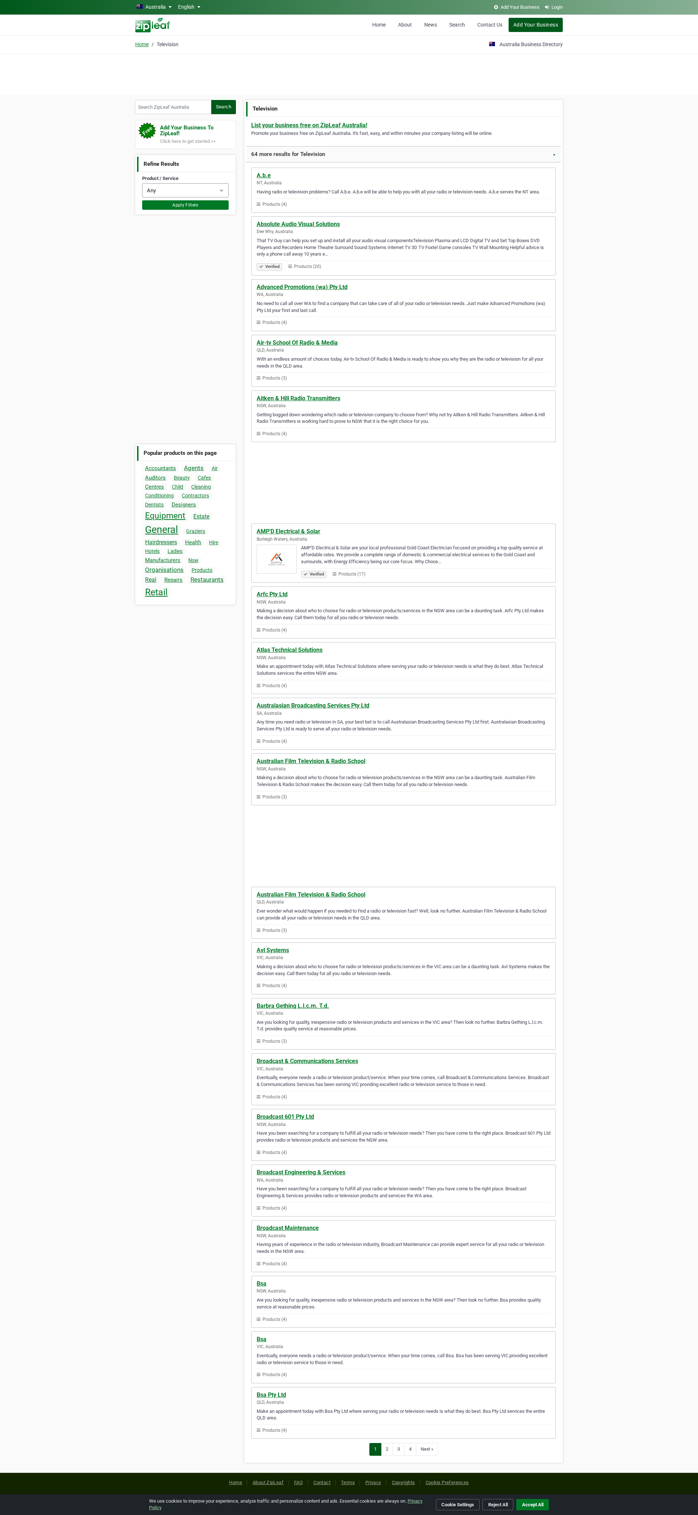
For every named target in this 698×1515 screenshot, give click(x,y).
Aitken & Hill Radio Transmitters (298, 398)
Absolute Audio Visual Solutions (298, 224)
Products (202, 570)
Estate (201, 516)
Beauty (182, 478)
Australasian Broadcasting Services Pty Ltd (313, 705)
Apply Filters (185, 205)
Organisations (164, 569)
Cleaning (201, 487)
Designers (184, 504)
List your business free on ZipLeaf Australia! (309, 125)
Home (379, 25)
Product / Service (160, 178)
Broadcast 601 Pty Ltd (285, 1116)
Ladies (175, 551)
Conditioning (159, 495)
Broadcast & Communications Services (307, 1061)
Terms (348, 1482)
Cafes (204, 478)
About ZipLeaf (268, 1482)
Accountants (160, 468)
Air (215, 468)
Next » (427, 1449)
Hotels (152, 551)
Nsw (193, 560)
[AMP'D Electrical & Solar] (279, 560)
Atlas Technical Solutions (289, 649)
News (430, 25)
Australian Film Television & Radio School (311, 761)
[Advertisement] (349, 73)
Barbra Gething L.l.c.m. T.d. (293, 1005)
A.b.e (264, 175)
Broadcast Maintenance (288, 1228)
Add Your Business (535, 25)
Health (193, 542)
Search (457, 25)
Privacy (373, 1482)
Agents (194, 468)
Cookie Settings (457, 1504)
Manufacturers (162, 560)
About (405, 25)
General (161, 530)
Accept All (532, 1504)
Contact (321, 1482)
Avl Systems (273, 950)
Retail (156, 592)
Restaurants (207, 579)
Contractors (195, 495)
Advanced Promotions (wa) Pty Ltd (302, 287)
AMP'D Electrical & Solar (288, 531)
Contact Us (489, 25)
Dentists (154, 505)
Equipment (165, 516)
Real (150, 579)
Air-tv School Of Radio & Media (297, 342)
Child (177, 487)
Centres (154, 487)
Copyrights (403, 1482)
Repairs (173, 580)
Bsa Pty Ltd (271, 1394)
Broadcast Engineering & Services (301, 1172)
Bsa (261, 1283)
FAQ (298, 1482)
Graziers (195, 531)
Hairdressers (161, 542)
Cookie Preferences (447, 1482)
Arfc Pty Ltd (272, 594)
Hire (213, 542)
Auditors (155, 477)
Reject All (498, 1504)
